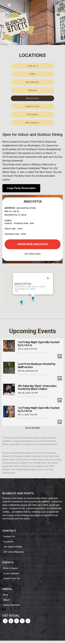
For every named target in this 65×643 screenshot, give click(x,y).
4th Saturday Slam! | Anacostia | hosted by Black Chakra (37, 387)
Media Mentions (11, 605)
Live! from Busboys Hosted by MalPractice (37, 365)
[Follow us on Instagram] (28, 621)
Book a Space (10, 568)
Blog (5, 594)
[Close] (48, 278)
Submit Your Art (11, 578)
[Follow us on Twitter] (11, 621)
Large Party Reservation (21, 188)
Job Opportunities (12, 546)
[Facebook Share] (59, 356)
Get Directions (32, 254)
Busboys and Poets (18, 27)
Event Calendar (11, 573)
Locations (8, 541)
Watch (6, 599)
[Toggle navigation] (9, 5)
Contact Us (9, 536)
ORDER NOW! (32, 244)
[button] (33, 299)
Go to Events (32, 427)
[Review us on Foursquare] (22, 621)
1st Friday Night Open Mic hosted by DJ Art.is (38, 344)
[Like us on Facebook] (5, 621)
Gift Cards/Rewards (13, 551)
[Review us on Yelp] (16, 621)
